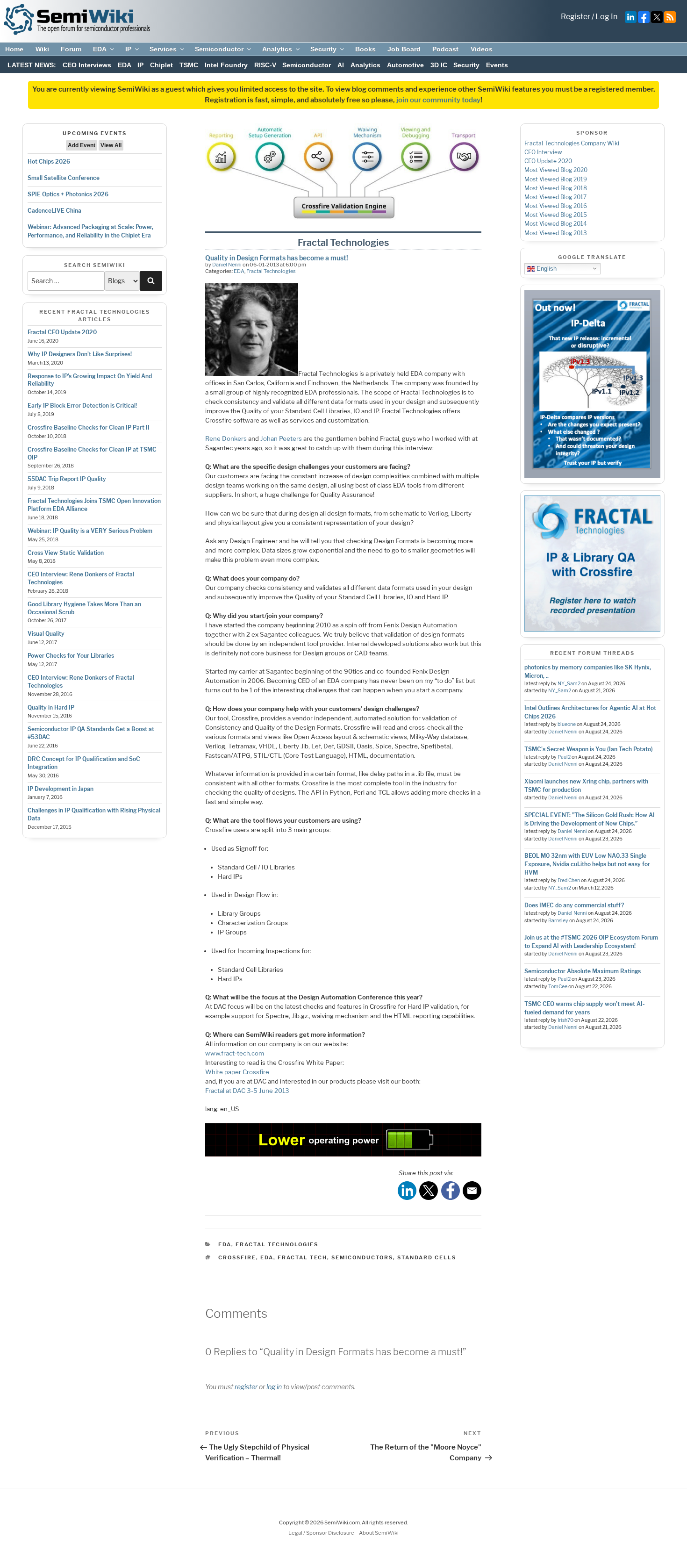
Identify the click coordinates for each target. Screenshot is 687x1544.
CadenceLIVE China (54, 210)
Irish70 (565, 1020)
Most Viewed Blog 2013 (555, 233)
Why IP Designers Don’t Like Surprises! (80, 354)
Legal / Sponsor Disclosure (321, 1533)
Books (365, 49)
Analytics (277, 49)
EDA (100, 49)
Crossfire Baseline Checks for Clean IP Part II (89, 427)
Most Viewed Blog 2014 (555, 223)
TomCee (557, 987)
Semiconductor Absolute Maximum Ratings (582, 971)
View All (111, 145)
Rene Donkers (226, 438)
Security (323, 49)
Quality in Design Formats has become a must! (276, 258)
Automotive (405, 65)
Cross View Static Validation (66, 552)
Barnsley (558, 921)
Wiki (42, 49)
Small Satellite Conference (64, 177)
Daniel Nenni (227, 264)
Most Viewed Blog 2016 (555, 205)
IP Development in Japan (60, 788)
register (246, 1387)
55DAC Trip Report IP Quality (67, 478)
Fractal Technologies (271, 271)
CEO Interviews (87, 65)
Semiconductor (219, 49)
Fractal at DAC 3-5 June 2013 (247, 1090)
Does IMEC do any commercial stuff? (574, 905)
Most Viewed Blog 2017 (555, 197)
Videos (482, 49)
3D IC (438, 65)
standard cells (426, 1257)
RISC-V (265, 65)
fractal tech (302, 1257)
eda (266, 1257)
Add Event (81, 145)
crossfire (237, 1257)
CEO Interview (543, 152)
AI (340, 65)
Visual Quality (46, 633)
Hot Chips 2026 (49, 161)
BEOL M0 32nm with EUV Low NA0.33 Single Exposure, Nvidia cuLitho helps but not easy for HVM (587, 864)
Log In (606, 16)
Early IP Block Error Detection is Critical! (82, 405)
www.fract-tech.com (234, 1053)
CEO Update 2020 (548, 161)
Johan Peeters (281, 438)
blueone (567, 724)
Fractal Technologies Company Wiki (571, 143)
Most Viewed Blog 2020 (555, 169)
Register (575, 16)
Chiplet (161, 65)
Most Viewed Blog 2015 (555, 214)
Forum (71, 49)
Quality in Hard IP (51, 707)
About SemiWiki (379, 1533)
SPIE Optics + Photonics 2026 (68, 194)
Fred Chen (569, 880)
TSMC (188, 65)
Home (14, 49)
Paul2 (564, 757)
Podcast (445, 49)
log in (274, 1387)
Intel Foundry (226, 65)
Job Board (404, 49)
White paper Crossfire (237, 1072)
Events (497, 65)
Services (163, 49)
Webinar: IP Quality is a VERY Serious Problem (90, 530)
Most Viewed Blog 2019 (555, 179)
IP (128, 49)
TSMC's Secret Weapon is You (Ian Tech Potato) (588, 749)
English (546, 268)
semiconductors (362, 1257)
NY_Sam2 (569, 684)
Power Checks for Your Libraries (71, 655)
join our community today (438, 100)
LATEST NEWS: (31, 65)
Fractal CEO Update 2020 (62, 332)
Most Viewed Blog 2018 (555, 188)
